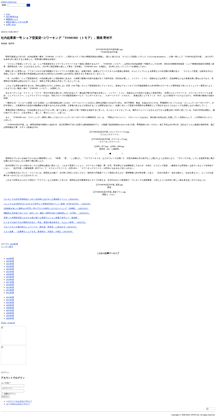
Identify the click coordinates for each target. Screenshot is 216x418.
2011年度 (10, 300)
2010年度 (10, 302)
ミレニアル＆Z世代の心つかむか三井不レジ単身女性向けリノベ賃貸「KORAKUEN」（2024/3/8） (47, 204)
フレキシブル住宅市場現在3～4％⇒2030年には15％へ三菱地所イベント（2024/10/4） (42, 199)
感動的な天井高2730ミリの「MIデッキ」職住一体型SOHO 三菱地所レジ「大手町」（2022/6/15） (47, 213)
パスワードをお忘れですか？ (19, 401)
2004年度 (10, 318)
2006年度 (10, 313)
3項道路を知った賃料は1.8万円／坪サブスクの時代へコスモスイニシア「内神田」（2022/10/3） (46, 208)
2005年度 (10, 316)
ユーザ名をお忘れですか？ (18, 404)
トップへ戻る (7, 247)
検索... (4, 5)
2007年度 (10, 310)
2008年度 (10, 308)
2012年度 (10, 297)
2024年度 (14, 244)
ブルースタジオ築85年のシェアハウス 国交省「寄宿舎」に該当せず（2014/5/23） (41, 227)
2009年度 (10, 305)
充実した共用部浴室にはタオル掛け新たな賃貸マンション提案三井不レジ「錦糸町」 (42, 218)
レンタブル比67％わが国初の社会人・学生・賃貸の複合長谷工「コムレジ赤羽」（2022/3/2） (45, 222)
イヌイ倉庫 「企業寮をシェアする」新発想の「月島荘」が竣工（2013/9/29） (39, 232)
